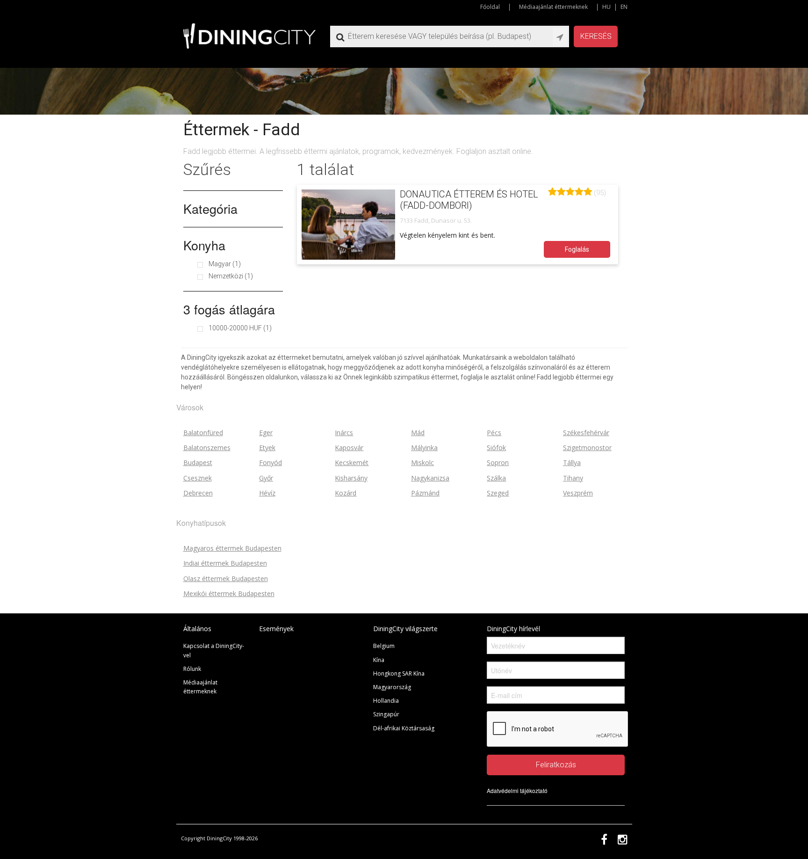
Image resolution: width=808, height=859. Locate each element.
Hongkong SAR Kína (399, 673)
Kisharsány (351, 477)
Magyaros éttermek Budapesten (232, 548)
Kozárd (345, 492)
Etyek (267, 447)
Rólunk (192, 669)
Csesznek (197, 477)
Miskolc (422, 462)
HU (606, 7)
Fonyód (270, 462)
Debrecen (198, 492)
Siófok (496, 447)
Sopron (498, 462)
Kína (378, 660)
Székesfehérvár (586, 432)
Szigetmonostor (587, 447)
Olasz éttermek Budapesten (225, 578)
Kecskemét (351, 462)
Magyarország (392, 687)
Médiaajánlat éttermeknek (553, 7)
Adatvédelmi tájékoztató (517, 790)
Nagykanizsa (430, 477)
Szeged (498, 492)
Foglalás (577, 249)
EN (624, 7)
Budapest (197, 462)
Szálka (496, 477)
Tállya (572, 462)
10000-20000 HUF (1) (240, 328)
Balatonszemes (207, 447)
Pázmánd (425, 492)
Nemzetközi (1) (231, 276)
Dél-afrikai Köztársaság (403, 728)
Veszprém (578, 492)
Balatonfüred (203, 432)
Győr (266, 477)
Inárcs (344, 432)
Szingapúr (386, 714)
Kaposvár (349, 447)
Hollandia (386, 701)
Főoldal (490, 7)
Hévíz (267, 492)
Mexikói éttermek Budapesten (228, 593)
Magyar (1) (225, 264)
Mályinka (424, 447)
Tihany (573, 477)
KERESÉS (596, 36)
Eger (266, 432)
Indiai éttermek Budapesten (225, 563)
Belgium (384, 646)
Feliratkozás (556, 764)
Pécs (494, 432)
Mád (418, 432)
